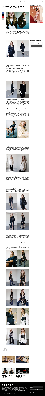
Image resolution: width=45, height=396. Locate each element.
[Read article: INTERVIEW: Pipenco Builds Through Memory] (8, 359)
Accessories (4, 373)
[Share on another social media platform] (3, 19)
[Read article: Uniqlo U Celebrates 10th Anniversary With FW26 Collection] (8, 371)
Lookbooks (14, 9)
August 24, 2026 (4, 377)
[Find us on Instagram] (33, 392)
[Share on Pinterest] (3, 17)
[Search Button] (42, 1)
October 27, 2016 (4, 9)
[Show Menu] (2, 1)
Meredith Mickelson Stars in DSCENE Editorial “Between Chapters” (22, 364)
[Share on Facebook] (3, 13)
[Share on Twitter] (3, 15)
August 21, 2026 (18, 377)
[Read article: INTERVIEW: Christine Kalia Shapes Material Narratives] (22, 371)
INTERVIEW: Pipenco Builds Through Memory (8, 364)
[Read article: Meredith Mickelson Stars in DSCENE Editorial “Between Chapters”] (22, 359)
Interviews (11, 9)
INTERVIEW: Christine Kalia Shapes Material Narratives (21, 376)
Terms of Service (23, 390)
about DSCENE (16, 390)
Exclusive (8, 9)
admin (9, 348)
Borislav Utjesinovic (20, 373)
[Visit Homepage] (22, 1)
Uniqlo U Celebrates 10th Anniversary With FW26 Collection (8, 376)
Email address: (32, 43)
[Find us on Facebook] (30, 392)
